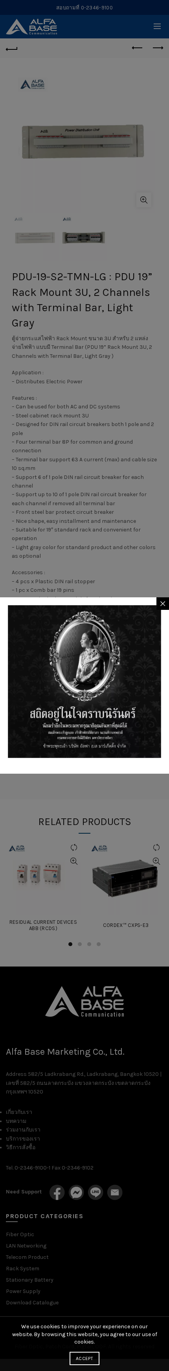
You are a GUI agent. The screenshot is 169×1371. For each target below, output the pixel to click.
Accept (84, 1358)
